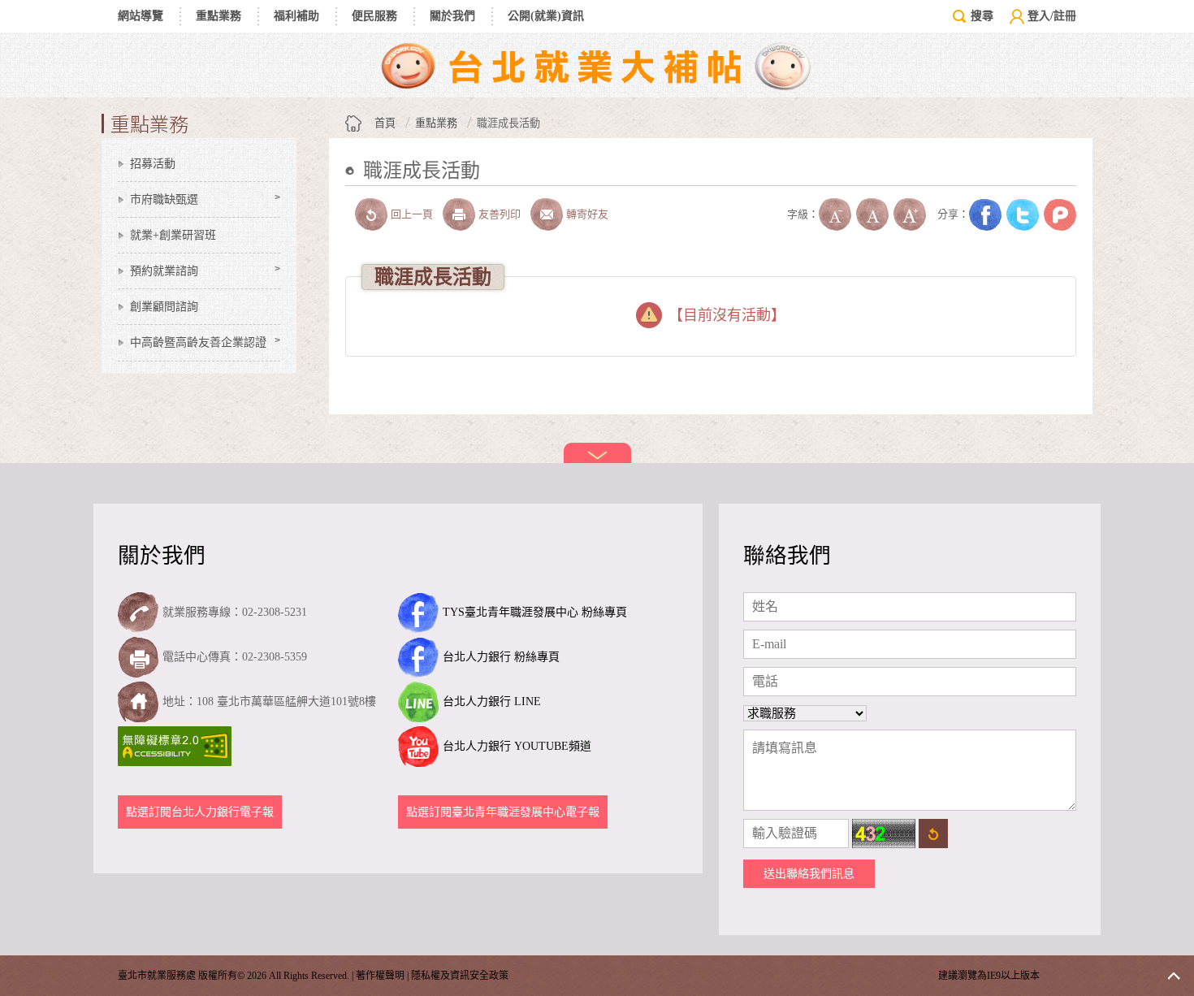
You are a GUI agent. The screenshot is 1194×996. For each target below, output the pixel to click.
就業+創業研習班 (173, 234)
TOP (1173, 975)
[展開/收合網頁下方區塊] (597, 453)
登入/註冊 (1051, 16)
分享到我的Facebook (985, 214)
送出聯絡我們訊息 (809, 874)
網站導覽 (140, 16)
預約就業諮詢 (164, 270)
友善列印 (499, 214)
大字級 (909, 214)
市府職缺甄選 (164, 199)
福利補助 (296, 16)
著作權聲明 (380, 975)
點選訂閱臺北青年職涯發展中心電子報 (502, 812)
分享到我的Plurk (1060, 214)
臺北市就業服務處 (597, 64)
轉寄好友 (587, 214)
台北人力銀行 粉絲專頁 (501, 657)
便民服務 (374, 16)
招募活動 (152, 163)
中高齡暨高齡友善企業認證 (198, 342)
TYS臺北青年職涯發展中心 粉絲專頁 (535, 612)
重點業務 (218, 16)
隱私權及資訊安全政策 (459, 975)
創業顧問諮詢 (164, 306)
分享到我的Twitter (1022, 214)
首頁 (385, 123)
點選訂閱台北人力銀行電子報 (200, 812)
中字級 (872, 214)
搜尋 (982, 16)
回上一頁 (412, 214)
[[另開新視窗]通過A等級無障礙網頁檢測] (177, 746)
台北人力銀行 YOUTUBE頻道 (517, 746)
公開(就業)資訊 (546, 16)
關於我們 (452, 16)
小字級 (835, 214)
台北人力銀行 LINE (492, 701)
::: (350, 195)
